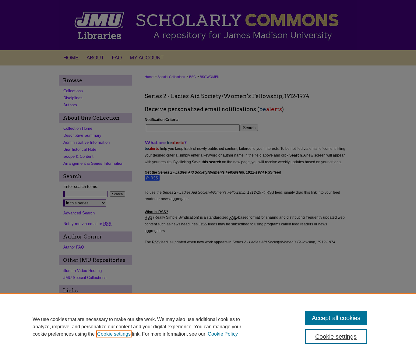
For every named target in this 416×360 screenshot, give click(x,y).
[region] (208, 326)
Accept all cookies (336, 318)
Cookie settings (114, 334)
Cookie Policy (223, 334)
